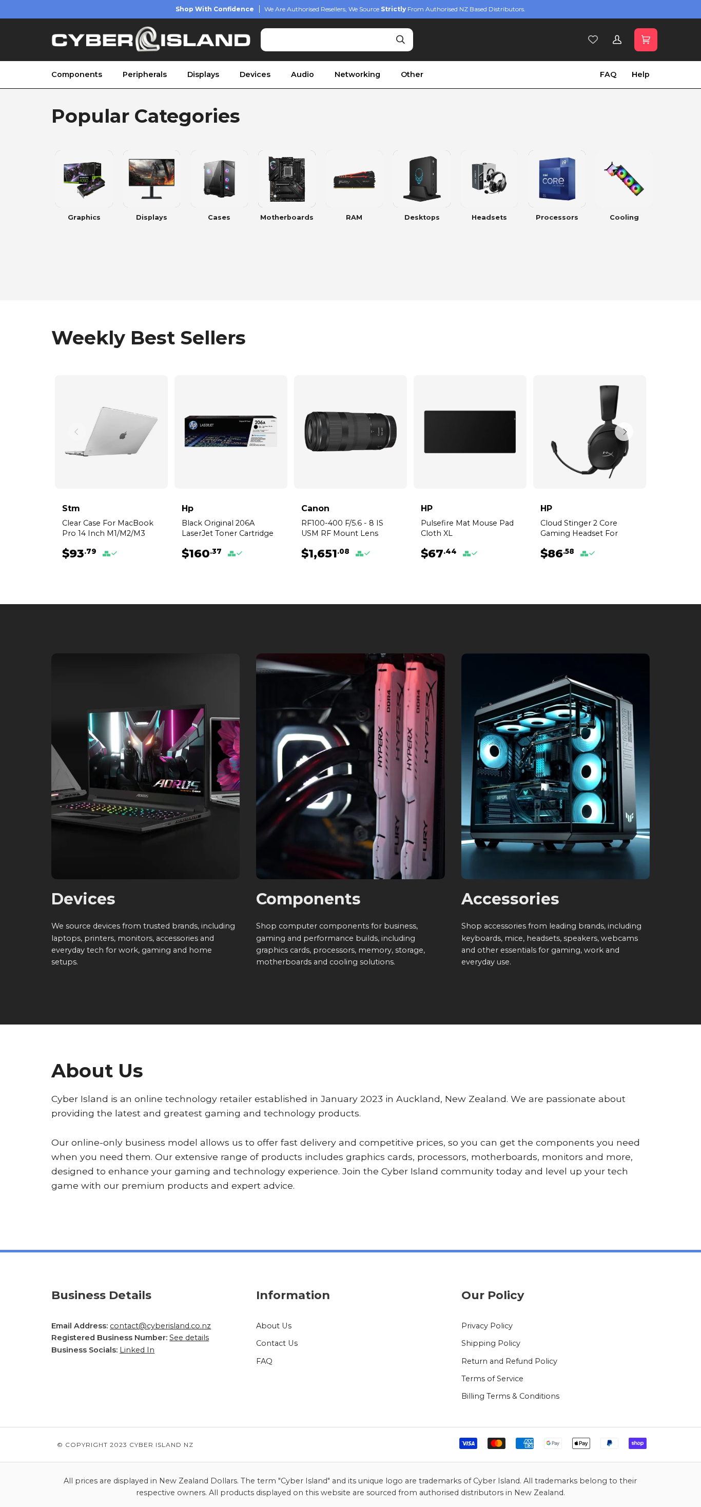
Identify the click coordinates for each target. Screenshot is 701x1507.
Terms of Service (492, 1378)
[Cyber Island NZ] (151, 40)
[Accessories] (555, 766)
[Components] (350, 766)
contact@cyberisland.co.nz (160, 1325)
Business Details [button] (101, 1295)
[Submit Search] (400, 39)
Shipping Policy (490, 1343)
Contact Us (277, 1343)
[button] (87, 74)
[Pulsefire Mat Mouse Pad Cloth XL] (470, 431)
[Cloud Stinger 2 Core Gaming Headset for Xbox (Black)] (589, 431)
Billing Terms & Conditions (510, 1396)
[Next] (624, 431)
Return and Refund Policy (509, 1361)
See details (189, 1337)
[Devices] (145, 766)
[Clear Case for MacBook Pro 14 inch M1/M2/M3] (111, 431)
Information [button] (293, 1295)
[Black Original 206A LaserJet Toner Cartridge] (230, 431)
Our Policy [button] (492, 1295)
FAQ (264, 1361)
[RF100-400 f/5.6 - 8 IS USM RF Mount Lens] (350, 431)
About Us (273, 1325)
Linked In (137, 1350)
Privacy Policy (487, 1325)
